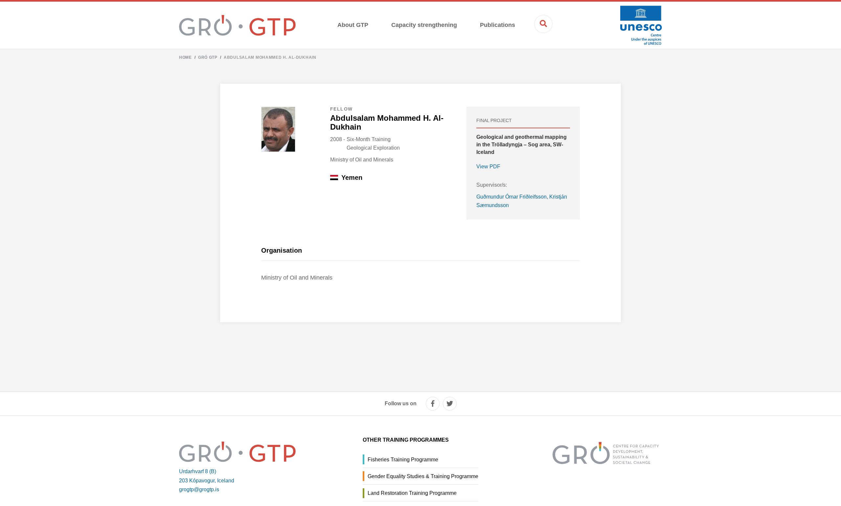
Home (185, 57)
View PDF (488, 166)
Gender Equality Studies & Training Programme (423, 476)
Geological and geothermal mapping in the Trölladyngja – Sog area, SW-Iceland (521, 144)
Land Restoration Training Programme (412, 493)
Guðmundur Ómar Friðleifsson (511, 197)
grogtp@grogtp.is (199, 489)
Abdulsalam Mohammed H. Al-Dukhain (270, 57)
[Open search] (543, 23)
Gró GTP (207, 57)
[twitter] (450, 404)
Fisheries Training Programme (403, 459)
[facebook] (433, 404)
